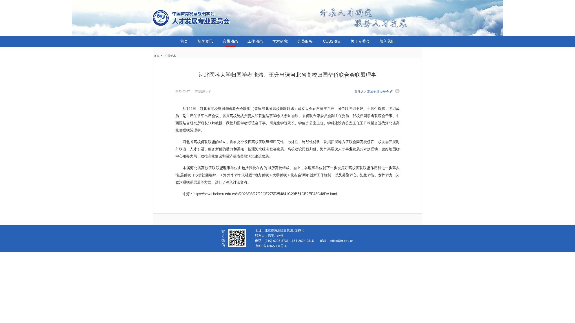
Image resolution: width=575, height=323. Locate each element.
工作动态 (255, 41)
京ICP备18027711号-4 (271, 246)
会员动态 (230, 41)
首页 (184, 41)
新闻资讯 (205, 41)
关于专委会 (360, 41)
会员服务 (305, 41)
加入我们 (387, 41)
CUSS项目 (332, 41)
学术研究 (280, 41)
